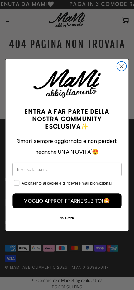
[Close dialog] (122, 66)
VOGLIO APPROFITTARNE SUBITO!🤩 (67, 200)
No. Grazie (67, 218)
